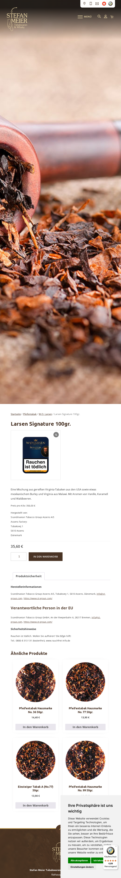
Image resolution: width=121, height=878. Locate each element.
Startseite (16, 414)
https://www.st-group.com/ (38, 598)
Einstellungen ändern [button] (82, 867)
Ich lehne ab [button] (100, 860)
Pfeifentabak (30, 414)
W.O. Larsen (45, 414)
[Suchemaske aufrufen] (99, 16)
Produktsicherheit (29, 576)
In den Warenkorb (45, 556)
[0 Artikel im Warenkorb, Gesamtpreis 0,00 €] (111, 16)
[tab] (29, 576)
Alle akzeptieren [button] (79, 860)
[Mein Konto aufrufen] (105, 16)
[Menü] (116, 847)
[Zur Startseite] (17, 30)
